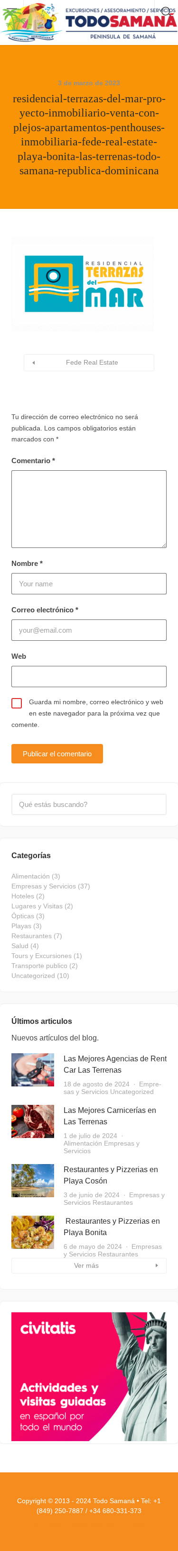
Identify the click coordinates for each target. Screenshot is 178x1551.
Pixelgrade (136, 1523)
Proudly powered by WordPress (62, 1523)
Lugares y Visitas (37, 906)
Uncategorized (33, 975)
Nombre (27, 563)
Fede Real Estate (92, 362)
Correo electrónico (44, 610)
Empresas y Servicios (43, 886)
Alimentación (30, 876)
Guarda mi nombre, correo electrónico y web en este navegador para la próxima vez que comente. (87, 713)
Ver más (86, 1265)
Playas (21, 926)
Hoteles (22, 896)
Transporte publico (39, 965)
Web (18, 656)
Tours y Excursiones (41, 955)
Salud (19, 946)
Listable (110, 1523)
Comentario (33, 461)
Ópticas (22, 916)
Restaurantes (31, 936)
